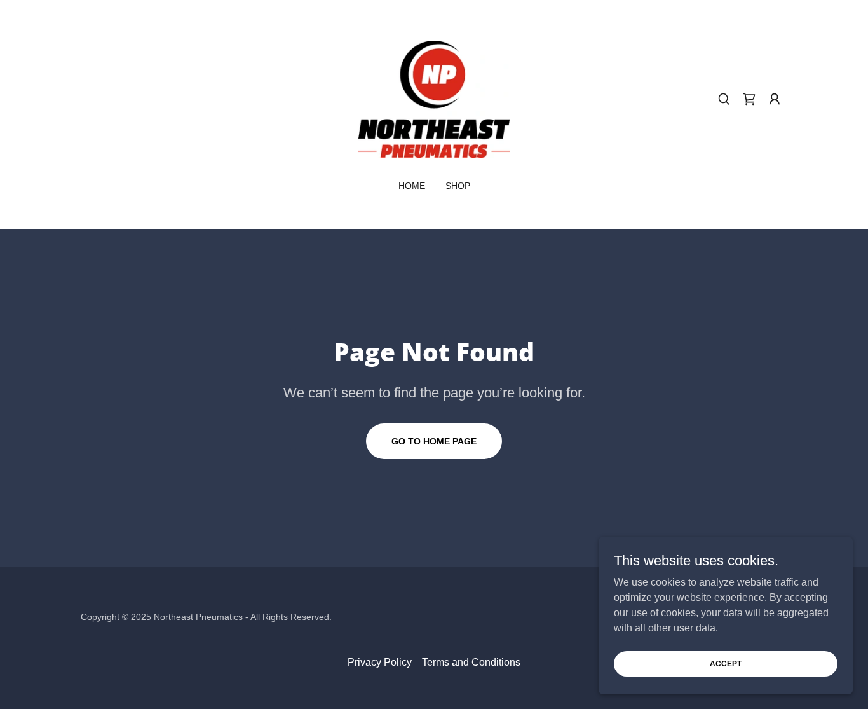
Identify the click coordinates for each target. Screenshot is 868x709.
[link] (434, 98)
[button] (774, 99)
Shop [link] (457, 186)
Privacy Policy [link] (380, 662)
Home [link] (411, 186)
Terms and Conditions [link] (471, 662)
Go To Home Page (434, 441)
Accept (726, 663)
